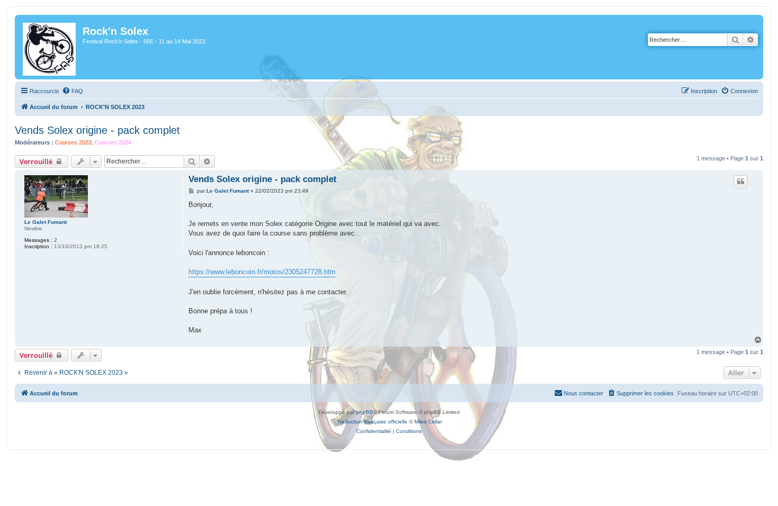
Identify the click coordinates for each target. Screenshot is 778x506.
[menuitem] (72, 91)
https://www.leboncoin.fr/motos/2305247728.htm (262, 272)
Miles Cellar (428, 421)
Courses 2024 (113, 142)
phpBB (364, 412)
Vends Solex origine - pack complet (97, 130)
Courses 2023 (73, 142)
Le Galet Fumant (45, 222)
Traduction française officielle (372, 421)
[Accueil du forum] (50, 47)
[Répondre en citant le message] (740, 181)
